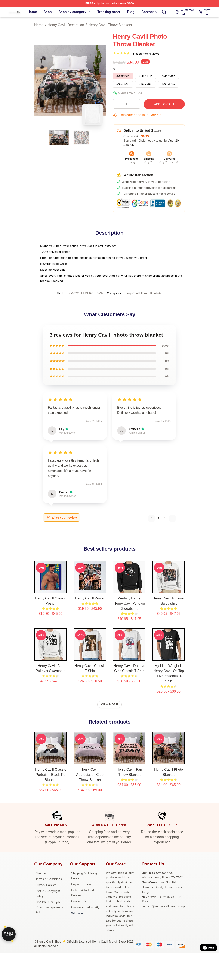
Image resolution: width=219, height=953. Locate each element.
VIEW (50, 589)
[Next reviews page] (172, 518)
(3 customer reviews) (146, 53)
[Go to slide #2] (81, 137)
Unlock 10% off (8, 934)
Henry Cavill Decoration (66, 25)
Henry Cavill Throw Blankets (110, 25)
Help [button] (211, 947)
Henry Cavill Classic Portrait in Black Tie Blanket (50, 775)
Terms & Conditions (49, 879)
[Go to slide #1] (59, 137)
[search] (164, 12)
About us (41, 873)
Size (116, 69)
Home (38, 25)
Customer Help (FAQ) (86, 907)
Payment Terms (81, 884)
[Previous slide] (40, 80)
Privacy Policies (46, 885)
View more (109, 704)
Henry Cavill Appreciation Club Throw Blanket (90, 775)
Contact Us (78, 901)
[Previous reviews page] (151, 518)
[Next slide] (99, 80)
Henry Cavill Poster (90, 598)
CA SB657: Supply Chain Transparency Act (49, 907)
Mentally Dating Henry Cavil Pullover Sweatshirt (129, 603)
